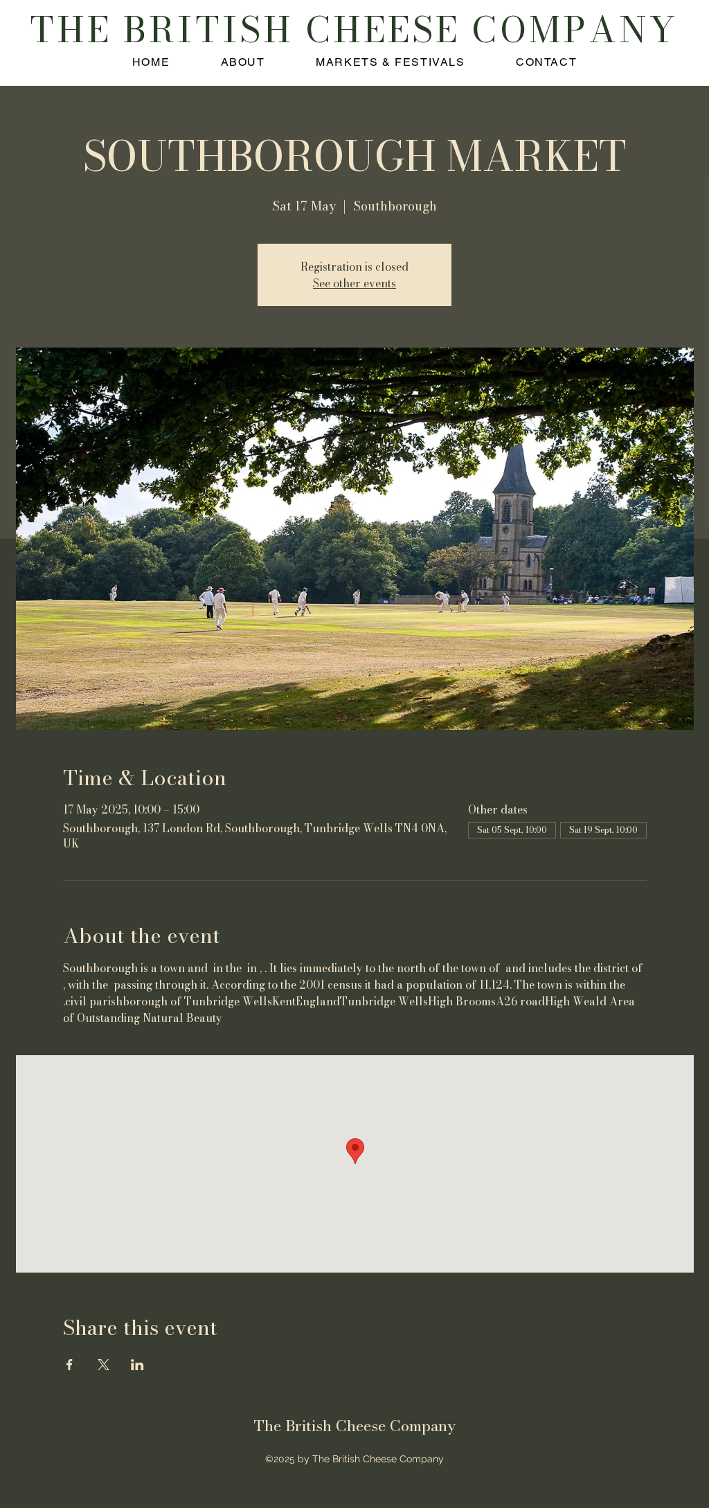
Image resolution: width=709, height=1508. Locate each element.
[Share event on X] (103, 1364)
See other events (354, 283)
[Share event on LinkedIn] (137, 1364)
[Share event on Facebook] (69, 1364)
